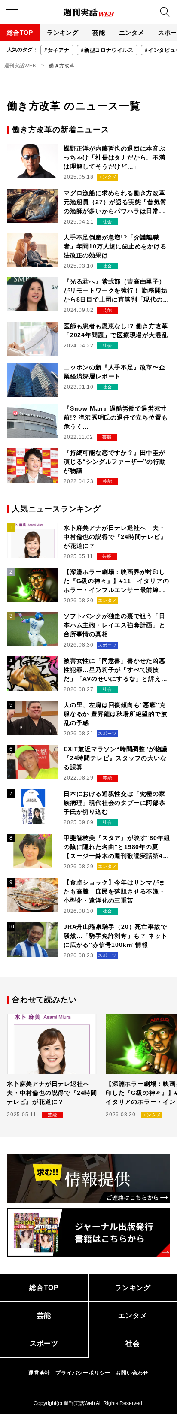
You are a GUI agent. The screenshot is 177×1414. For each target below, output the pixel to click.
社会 (132, 1343)
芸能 (98, 32)
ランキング (63, 32)
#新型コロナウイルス (107, 50)
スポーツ (44, 1343)
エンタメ (131, 32)
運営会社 (39, 1373)
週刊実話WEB (20, 65)
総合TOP (20, 32)
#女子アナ (57, 50)
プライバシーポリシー (82, 1373)
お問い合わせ (132, 1373)
